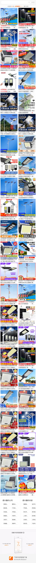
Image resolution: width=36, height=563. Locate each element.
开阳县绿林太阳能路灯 (18, 512)
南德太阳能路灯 (8, 504)
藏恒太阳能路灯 (16, 504)
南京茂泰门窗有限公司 (29, 523)
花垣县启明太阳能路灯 (9, 512)
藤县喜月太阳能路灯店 (9, 508)
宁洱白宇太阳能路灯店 (18, 508)
